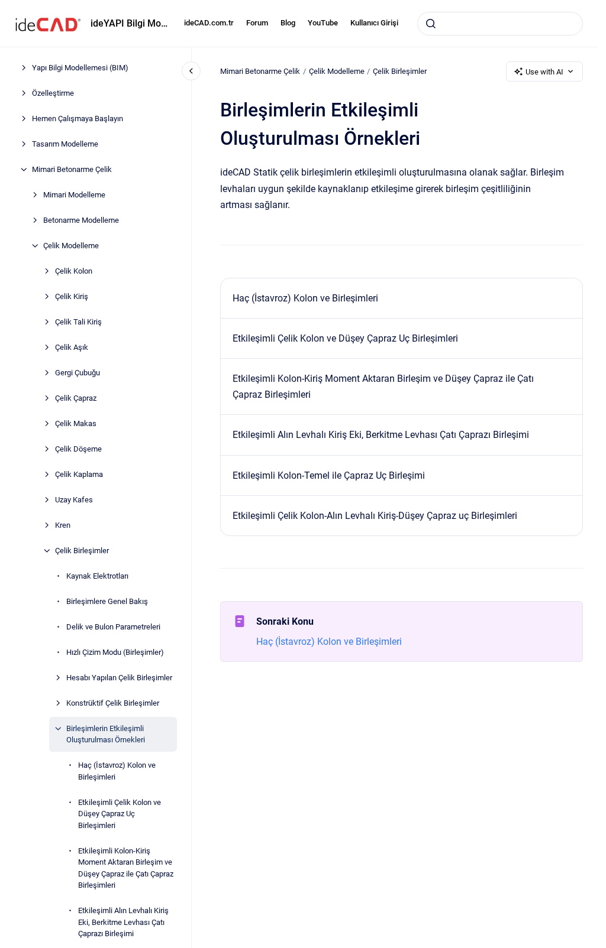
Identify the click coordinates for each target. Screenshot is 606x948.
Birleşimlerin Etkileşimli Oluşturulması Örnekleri (105, 734)
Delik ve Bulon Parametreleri (113, 626)
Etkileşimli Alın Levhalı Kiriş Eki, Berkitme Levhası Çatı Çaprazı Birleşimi (123, 922)
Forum (257, 22)
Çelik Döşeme (78, 448)
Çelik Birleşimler (82, 550)
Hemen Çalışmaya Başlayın (77, 118)
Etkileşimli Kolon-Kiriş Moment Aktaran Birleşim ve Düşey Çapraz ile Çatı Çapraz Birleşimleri (125, 868)
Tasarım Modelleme (65, 143)
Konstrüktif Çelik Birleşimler (112, 703)
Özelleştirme (53, 93)
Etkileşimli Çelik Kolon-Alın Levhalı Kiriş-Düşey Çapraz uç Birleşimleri (375, 515)
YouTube (323, 22)
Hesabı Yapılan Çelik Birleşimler (119, 677)
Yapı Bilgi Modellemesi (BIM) (80, 67)
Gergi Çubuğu (77, 372)
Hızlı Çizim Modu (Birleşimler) (115, 652)
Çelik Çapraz (75, 398)
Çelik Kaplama (79, 474)
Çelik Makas (75, 423)
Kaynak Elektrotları (97, 576)
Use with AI (544, 71)
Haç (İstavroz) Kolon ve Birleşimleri (117, 771)
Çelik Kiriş (71, 296)
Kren (62, 525)
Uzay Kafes (74, 499)
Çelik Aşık (71, 347)
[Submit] (430, 23)
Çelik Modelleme (71, 245)
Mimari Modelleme (74, 194)
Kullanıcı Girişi (374, 22)
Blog (288, 22)
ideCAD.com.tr (209, 22)
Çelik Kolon (73, 271)
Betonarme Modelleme (81, 220)
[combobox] (500, 23)
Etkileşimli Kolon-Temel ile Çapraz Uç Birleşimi (329, 475)
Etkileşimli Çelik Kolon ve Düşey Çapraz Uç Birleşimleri (119, 814)
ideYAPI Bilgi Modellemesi (130, 23)
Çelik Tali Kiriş (78, 321)
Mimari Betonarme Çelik (72, 169)
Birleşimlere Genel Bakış (107, 601)
